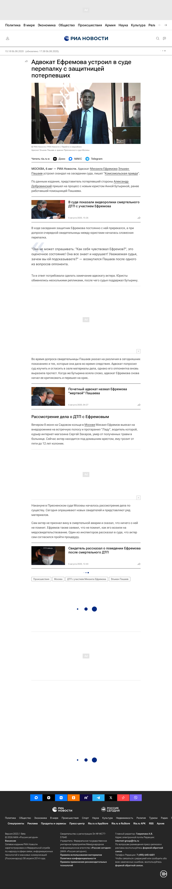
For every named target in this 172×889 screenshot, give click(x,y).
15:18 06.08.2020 (14, 51)
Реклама (32, 823)
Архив (160, 823)
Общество (25, 817)
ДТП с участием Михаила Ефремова (86, 579)
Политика (10, 817)
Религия (141, 817)
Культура (107, 817)
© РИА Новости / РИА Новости (45, 147)
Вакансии (10, 840)
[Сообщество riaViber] (136, 797)
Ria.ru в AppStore (98, 823)
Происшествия (41, 579)
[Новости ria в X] (111, 797)
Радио (164, 817)
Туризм (153, 817)
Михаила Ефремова (104, 168)
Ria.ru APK (139, 823)
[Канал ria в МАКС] (36, 797)
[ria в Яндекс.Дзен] (49, 797)
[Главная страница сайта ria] (86, 38)
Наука (95, 817)
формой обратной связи (129, 865)
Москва (58, 579)
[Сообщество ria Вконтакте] (61, 797)
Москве (89, 424)
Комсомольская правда (121, 173)
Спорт (85, 817)
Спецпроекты (16, 823)
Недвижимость (124, 817)
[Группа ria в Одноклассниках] (74, 797)
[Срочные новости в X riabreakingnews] (123, 797)
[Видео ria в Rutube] (86, 797)
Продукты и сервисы (53, 823)
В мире (54, 817)
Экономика (40, 817)
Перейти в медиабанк (71, 147)
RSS (151, 823)
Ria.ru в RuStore (121, 823)
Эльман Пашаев (119, 579)
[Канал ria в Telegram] (98, 797)
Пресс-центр (77, 823)
